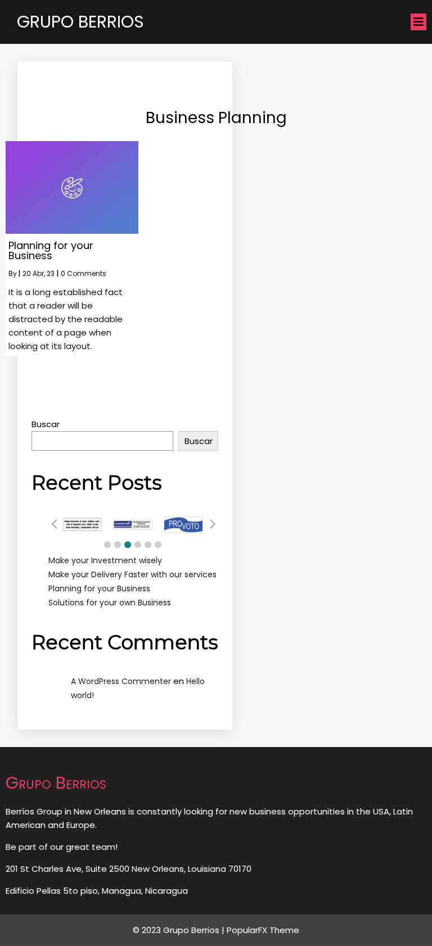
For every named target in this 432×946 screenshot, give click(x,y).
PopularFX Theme (263, 930)
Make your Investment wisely (105, 560)
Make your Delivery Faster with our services (132, 574)
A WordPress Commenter (121, 681)
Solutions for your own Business (109, 602)
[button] (107, 544)
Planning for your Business (99, 588)
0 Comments (83, 273)
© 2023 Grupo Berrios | (180, 930)
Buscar (46, 424)
